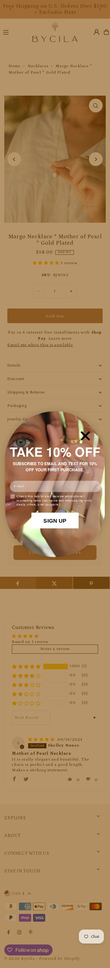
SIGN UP (55, 520)
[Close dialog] (85, 436)
